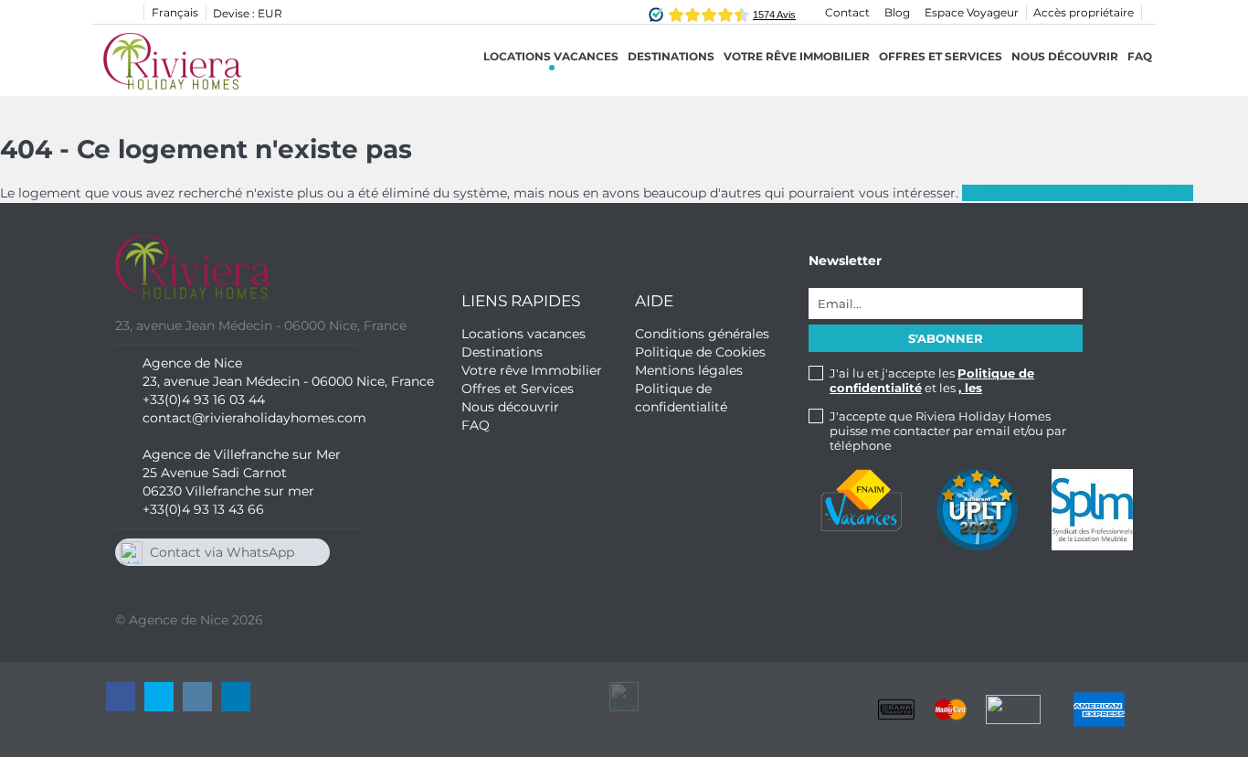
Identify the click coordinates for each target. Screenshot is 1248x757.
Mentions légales (689, 370)
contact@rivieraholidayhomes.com (254, 418)
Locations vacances (551, 56)
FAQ (1139, 56)
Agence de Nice (192, 363)
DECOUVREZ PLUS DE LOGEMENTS (1077, 193)
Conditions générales (702, 333)
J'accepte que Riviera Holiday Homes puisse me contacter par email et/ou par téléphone (948, 431)
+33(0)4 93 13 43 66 (203, 509)
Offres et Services (940, 56)
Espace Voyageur (972, 12)
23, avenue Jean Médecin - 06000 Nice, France (288, 381)
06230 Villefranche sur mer (228, 491)
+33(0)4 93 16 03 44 (204, 399)
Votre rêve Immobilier (797, 56)
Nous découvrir (1064, 56)
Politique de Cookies (700, 352)
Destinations (502, 352)
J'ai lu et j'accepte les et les (932, 380)
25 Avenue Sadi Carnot (215, 472)
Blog (897, 12)
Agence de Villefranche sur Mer (242, 454)
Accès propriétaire (1083, 12)
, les (970, 387)
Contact (847, 12)
